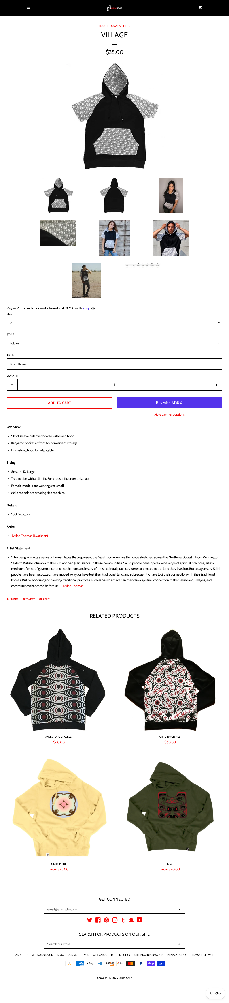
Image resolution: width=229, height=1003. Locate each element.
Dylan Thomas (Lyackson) (30, 536)
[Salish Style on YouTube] (139, 921)
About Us (21, 954)
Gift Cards (100, 954)
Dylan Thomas (73, 586)
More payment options (169, 414)
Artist (11, 355)
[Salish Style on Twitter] (89, 921)
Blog (60, 954)
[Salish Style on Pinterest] (106, 921)
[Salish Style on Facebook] (98, 921)
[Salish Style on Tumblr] (123, 921)
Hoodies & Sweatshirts (114, 26)
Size (9, 313)
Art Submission (42, 954)
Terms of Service (202, 954)
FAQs (86, 954)
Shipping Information (148, 954)
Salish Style (125, 977)
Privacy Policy (177, 954)
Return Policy (120, 954)
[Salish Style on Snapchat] (131, 921)
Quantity (13, 375)
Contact (73, 954)
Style (10, 334)
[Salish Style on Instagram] (115, 921)
